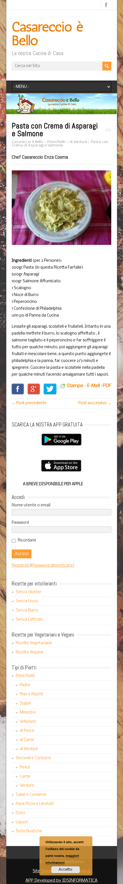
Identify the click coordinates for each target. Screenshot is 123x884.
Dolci (20, 813)
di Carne (27, 740)
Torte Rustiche (29, 831)
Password (20, 523)
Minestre (28, 712)
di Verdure (29, 749)
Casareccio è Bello (47, 34)
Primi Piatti (25, 676)
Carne (25, 776)
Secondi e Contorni (33, 758)
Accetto (65, 869)
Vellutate (28, 722)
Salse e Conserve (31, 795)
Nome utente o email (31, 505)
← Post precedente (29, 403)
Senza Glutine (28, 592)
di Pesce (27, 731)
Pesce (25, 767)
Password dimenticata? (53, 565)
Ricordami (27, 540)
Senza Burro (27, 610)
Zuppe (25, 703)
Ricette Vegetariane (34, 643)
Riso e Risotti (31, 694)
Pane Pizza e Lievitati (35, 804)
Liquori (22, 822)
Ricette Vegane (29, 652)
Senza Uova (27, 601)
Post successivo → (94, 403)
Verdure (27, 786)
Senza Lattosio (29, 619)
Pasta (25, 685)
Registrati (21, 565)
